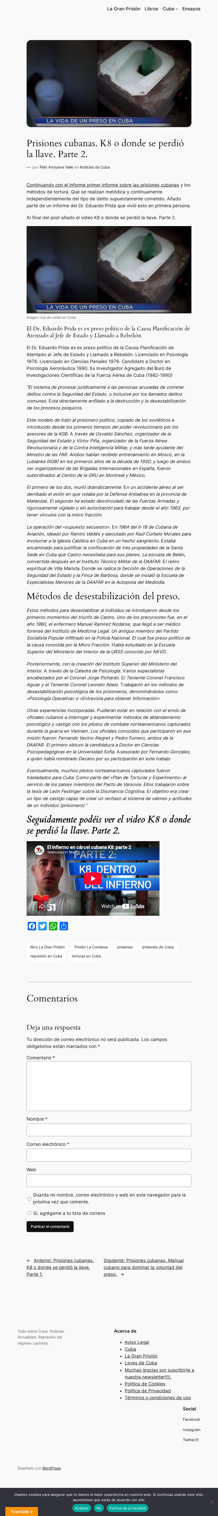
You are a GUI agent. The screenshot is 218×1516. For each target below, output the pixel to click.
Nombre (37, 1119)
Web (31, 1169)
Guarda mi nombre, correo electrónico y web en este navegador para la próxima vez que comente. (109, 1198)
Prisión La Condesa (91, 947)
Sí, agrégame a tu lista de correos (68, 1213)
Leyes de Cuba (141, 1363)
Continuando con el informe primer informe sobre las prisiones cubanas (103, 185)
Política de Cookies (145, 1384)
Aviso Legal (137, 1342)
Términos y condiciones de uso (158, 1397)
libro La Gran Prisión (47, 947)
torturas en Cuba (86, 956)
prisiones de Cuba (158, 947)
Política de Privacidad (148, 1390)
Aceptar (82, 1508)
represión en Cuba (46, 956)
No (99, 1508)
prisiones (125, 947)
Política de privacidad (127, 1508)
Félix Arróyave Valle (56, 167)
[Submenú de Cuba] (176, 8)
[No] (211, 1502)
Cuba (130, 1349)
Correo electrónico (48, 1144)
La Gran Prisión (141, 1356)
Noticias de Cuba (95, 167)
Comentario (41, 1057)
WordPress (51, 1468)
